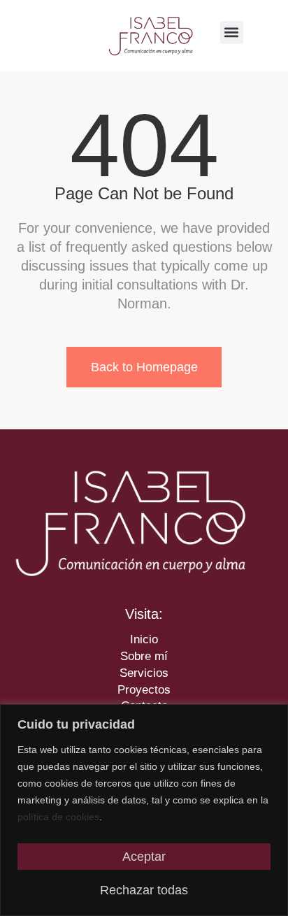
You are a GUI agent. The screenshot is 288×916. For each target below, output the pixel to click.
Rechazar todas (144, 890)
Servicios (144, 673)
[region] (144, 810)
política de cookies (58, 816)
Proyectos (144, 689)
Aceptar (144, 857)
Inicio (144, 639)
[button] (231, 32)
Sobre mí (144, 656)
